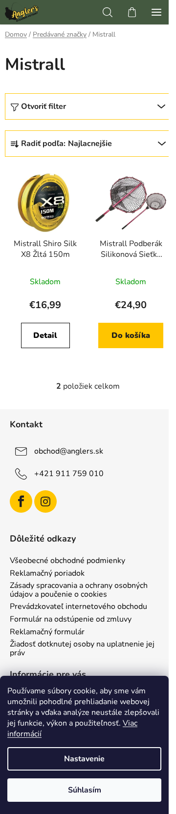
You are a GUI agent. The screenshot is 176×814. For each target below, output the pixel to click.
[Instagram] (45, 501)
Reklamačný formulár (47, 632)
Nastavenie (84, 758)
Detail (45, 335)
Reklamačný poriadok (47, 573)
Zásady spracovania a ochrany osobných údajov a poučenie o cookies (79, 590)
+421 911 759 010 (69, 473)
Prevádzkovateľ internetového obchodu (78, 607)
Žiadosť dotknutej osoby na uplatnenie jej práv (82, 648)
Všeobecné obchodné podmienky (67, 561)
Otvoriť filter (43, 106)
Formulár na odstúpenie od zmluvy (71, 619)
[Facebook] (21, 501)
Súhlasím (84, 790)
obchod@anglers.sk (68, 451)
